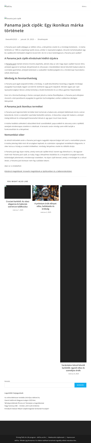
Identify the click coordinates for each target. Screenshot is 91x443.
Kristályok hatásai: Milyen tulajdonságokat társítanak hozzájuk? (27, 409)
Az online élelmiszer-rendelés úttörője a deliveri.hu (22, 397)
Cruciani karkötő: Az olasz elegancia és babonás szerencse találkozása (17, 204)
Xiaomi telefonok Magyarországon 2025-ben (20, 400)
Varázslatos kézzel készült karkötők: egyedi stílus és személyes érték (73, 368)
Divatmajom (43, 39)
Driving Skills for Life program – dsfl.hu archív (31, 437)
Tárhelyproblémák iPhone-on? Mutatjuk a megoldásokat (24, 403)
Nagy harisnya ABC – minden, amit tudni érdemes (22, 406)
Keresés (7, 381)
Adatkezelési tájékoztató (56, 437)
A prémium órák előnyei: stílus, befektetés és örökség (45, 206)
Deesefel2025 (11, 39)
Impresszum (71, 437)
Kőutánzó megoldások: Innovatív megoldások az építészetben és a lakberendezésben (38, 171)
